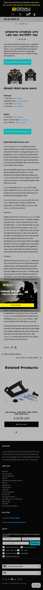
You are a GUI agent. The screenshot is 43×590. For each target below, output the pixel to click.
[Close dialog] (36, 283)
